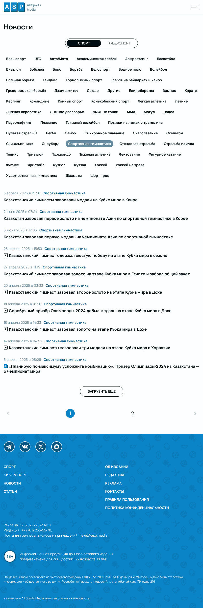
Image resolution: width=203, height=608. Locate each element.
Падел (168, 111)
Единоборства (141, 90)
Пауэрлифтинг (19, 122)
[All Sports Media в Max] (56, 446)
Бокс (57, 69)
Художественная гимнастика (31, 175)
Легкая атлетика (152, 101)
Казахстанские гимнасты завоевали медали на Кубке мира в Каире (71, 200)
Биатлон (13, 69)
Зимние (169, 90)
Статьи (10, 491)
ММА (131, 111)
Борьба (76, 69)
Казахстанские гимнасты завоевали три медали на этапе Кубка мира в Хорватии (89, 347)
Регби (51, 133)
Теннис (12, 154)
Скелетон (174, 133)
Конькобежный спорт (110, 101)
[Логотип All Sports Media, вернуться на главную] (22, 10)
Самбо (70, 133)
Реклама (113, 483)
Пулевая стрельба (21, 133)
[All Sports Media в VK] (25, 446)
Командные (39, 101)
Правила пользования (127, 499)
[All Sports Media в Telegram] (9, 446)
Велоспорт (100, 69)
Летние (181, 101)
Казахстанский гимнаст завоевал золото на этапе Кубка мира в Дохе (78, 329)
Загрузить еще (102, 391)
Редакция (114, 474)
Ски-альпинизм (19, 143)
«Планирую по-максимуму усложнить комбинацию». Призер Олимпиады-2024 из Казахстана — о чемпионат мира (101, 369)
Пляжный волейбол (83, 122)
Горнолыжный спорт (84, 80)
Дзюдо (93, 90)
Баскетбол (166, 58)
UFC (37, 58)
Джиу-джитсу (66, 90)
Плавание (48, 122)
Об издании (116, 466)
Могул (149, 111)
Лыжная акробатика (23, 111)
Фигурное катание (165, 154)
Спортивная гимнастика (89, 143)
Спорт (84, 43)
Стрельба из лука (179, 143)
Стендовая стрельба (137, 143)
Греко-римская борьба (26, 90)
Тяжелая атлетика (94, 154)
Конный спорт (70, 101)
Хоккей (101, 164)
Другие (113, 90)
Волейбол (158, 69)
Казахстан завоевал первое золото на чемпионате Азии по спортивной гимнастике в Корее (96, 218)
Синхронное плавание (104, 133)
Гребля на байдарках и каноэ (136, 80)
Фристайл (35, 164)
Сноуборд (50, 143)
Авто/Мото (59, 58)
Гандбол (50, 80)
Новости (12, 483)
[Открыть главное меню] (194, 7)
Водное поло (130, 69)
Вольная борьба (20, 80)
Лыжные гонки (105, 111)
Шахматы (74, 175)
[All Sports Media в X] (40, 446)
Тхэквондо (61, 154)
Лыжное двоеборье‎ (67, 111)
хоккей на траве (130, 164)
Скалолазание (145, 133)
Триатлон (35, 154)
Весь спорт (16, 58)
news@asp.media (93, 535)
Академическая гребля (97, 58)
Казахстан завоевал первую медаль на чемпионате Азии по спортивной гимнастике (88, 237)
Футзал (80, 164)
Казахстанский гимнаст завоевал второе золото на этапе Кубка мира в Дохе (85, 292)
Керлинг (13, 101)
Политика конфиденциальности (137, 507)
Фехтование (129, 154)
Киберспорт (119, 43)
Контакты (114, 491)
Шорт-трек (99, 175)
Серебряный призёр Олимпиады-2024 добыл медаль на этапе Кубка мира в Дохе (90, 310)
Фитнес (12, 164)
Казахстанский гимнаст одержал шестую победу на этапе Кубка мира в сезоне (88, 255)
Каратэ (191, 90)
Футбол (59, 164)
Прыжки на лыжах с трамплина (135, 122)
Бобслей (36, 69)
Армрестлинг (136, 58)
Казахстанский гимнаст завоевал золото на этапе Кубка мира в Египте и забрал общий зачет (97, 274)
